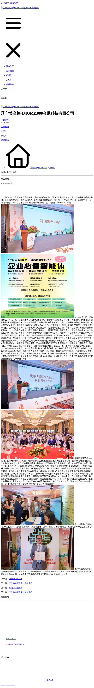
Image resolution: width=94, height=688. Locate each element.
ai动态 (3, 136)
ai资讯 (3, 131)
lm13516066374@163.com (15, 644)
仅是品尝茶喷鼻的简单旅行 (20, 583)
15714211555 (11, 639)
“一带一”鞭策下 (15, 579)
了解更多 (5, 120)
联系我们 (14, 3)
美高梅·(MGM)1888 (39, 168)
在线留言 (5, 3)
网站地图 (50, 680)
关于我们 (5, 127)
